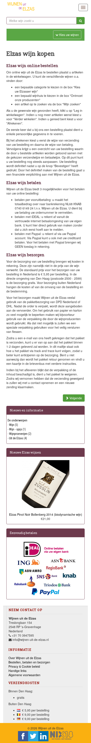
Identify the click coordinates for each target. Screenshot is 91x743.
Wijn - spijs (15, 429)
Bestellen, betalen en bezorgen (29, 662)
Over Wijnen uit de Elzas (24, 658)
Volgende (75, 398)
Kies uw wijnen (67, 34)
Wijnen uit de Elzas (50, 728)
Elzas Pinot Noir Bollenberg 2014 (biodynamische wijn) (45, 514)
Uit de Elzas (16, 438)
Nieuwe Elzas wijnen (25, 452)
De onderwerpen (17, 420)
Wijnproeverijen (18, 433)
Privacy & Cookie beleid (24, 666)
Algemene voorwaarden (24, 675)
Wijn (11, 425)
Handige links (17, 671)
